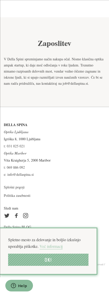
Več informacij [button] (51, 246)
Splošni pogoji (14, 187)
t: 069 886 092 (14, 167)
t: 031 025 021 (14, 146)
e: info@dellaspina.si (19, 174)
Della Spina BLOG (17, 226)
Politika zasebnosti (17, 195)
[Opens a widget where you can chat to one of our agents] (19, 286)
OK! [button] (48, 259)
